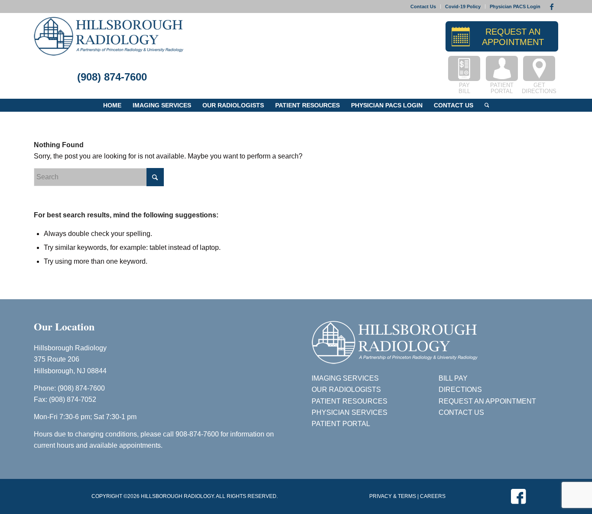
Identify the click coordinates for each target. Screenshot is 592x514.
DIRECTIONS (460, 389)
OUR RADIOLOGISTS (346, 389)
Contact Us (423, 6)
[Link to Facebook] (551, 6)
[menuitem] (423, 6)
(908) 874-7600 (112, 77)
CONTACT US (461, 412)
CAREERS (433, 496)
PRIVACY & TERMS (392, 496)
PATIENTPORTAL (502, 88)
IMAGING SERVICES (345, 378)
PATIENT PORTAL (341, 423)
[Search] (487, 105)
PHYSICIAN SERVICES (349, 412)
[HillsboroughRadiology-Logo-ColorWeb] (108, 36)
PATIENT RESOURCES (349, 401)
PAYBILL (464, 88)
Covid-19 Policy (463, 6)
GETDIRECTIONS (539, 88)
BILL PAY (453, 378)
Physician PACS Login (515, 6)
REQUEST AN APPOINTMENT (487, 401)
